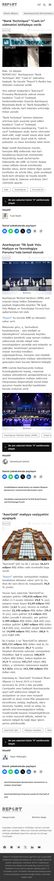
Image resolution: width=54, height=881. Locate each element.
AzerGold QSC (11, 730)
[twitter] (22, 231)
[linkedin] (28, 231)
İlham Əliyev (11, 13)
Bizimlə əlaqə (39, 817)
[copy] (41, 231)
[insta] (11, 847)
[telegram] (16, 231)
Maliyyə (6, 30)
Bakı (6, 189)
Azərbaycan (20, 189)
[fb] (4, 231)
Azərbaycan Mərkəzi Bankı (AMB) (20, 435)
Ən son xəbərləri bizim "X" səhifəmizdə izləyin (28, 201)
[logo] (9, 5)
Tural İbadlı (15, 216)
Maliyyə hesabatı (33, 730)
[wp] (10, 231)
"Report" (7, 317)
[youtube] (39, 847)
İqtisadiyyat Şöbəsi (19, 461)
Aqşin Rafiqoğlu (18, 756)
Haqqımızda (8, 817)
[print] (35, 231)
